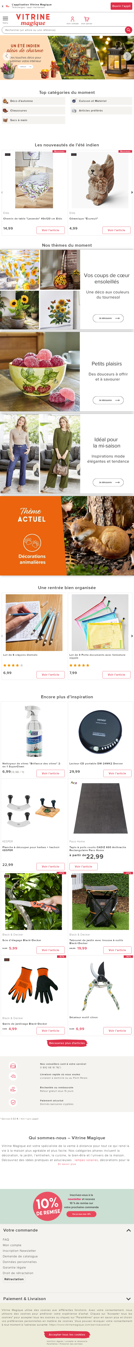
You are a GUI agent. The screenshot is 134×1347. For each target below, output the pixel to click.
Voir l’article (50, 230)
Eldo (72, 213)
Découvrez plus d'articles (67, 1043)
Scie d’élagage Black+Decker (21, 940)
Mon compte (12, 1245)
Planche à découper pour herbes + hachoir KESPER (30, 849)
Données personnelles (20, 1262)
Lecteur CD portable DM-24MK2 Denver (96, 763)
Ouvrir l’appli (121, 6)
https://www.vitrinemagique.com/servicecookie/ (79, 1324)
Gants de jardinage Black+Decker (24, 1023)
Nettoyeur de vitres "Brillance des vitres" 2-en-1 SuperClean (31, 765)
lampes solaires (86, 1160)
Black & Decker (12, 934)
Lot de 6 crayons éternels (20, 654)
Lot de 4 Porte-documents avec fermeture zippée (97, 656)
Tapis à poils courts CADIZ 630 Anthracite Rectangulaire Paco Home (97, 849)
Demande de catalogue (20, 1256)
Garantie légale (14, 1267)
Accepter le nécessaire (76, 1341)
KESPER (7, 841)
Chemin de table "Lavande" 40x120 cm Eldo (32, 218)
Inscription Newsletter (19, 1251)
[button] (67, 1230)
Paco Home (77, 841)
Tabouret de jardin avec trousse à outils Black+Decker (96, 942)
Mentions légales (55, 1341)
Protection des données (71, 1344)
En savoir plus (67, 1164)
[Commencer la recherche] (128, 30)
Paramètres (52, 1344)
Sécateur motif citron (83, 1017)
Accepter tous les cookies (67, 1334)
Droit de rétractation (18, 1273)
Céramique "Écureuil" (83, 218)
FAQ (6, 1239)
